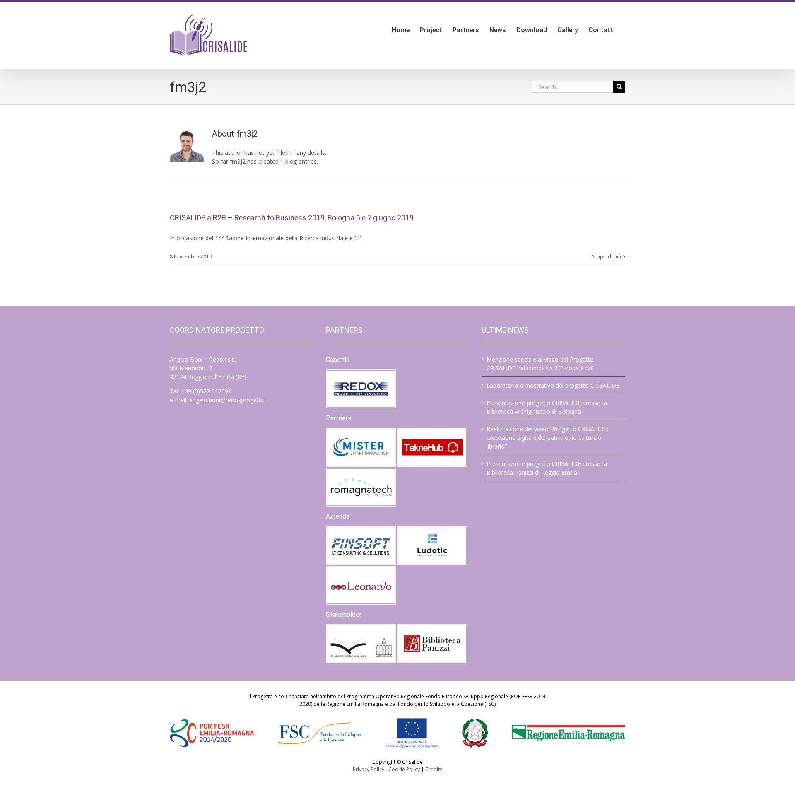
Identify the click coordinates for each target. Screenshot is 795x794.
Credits (433, 769)
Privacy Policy (368, 769)
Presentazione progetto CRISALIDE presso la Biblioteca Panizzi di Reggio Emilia (547, 468)
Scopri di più (606, 256)
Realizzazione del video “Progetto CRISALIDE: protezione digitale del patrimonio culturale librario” (547, 437)
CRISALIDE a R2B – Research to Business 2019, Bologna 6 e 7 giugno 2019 (292, 217)
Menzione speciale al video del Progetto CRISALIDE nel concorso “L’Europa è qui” (541, 363)
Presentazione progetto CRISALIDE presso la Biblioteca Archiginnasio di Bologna (547, 407)
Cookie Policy (404, 769)
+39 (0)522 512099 (206, 391)
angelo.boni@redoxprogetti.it (228, 400)
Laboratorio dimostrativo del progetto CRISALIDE (553, 385)
